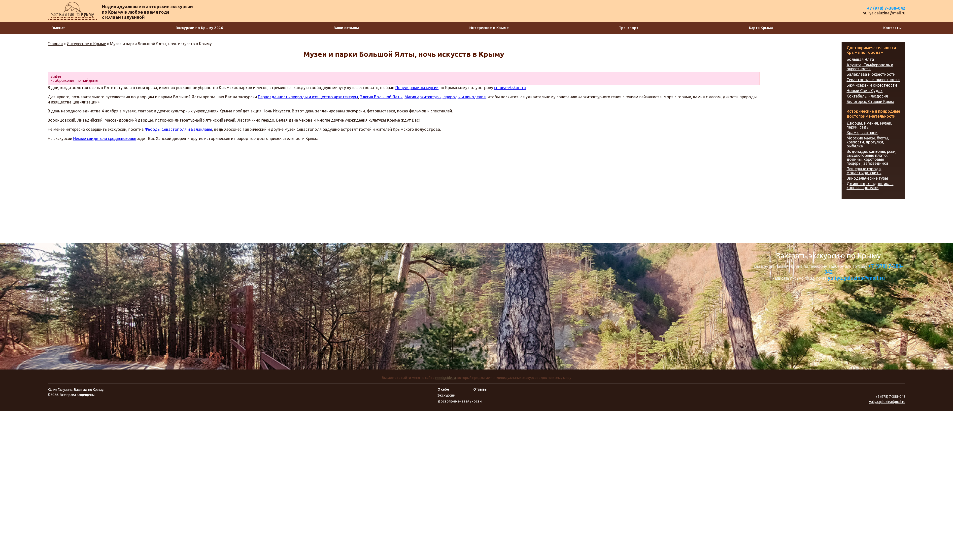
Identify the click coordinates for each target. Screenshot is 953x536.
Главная (58, 28)
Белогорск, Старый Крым (870, 101)
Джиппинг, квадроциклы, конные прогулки (870, 185)
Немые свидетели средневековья (104, 138)
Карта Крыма (761, 28)
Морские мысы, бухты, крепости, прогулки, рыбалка (868, 142)
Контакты (892, 28)
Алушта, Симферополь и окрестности (870, 67)
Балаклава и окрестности (871, 74)
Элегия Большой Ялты (381, 97)
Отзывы (480, 389)
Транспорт (629, 28)
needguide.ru (445, 378)
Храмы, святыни (862, 132)
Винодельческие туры (867, 178)
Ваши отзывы (346, 28)
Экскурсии (446, 395)
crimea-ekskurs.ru (510, 87)
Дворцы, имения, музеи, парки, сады (869, 125)
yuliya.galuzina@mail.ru (884, 13)
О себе (443, 389)
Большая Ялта (860, 59)
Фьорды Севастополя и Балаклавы (178, 129)
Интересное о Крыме (489, 28)
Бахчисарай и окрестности (872, 85)
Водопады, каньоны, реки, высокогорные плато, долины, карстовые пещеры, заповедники (871, 157)
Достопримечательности (460, 401)
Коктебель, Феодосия (867, 96)
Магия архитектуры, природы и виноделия (445, 97)
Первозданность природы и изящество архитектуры (308, 97)
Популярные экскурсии (417, 87)
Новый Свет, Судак (865, 90)
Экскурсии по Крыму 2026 (199, 28)
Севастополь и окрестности (873, 79)
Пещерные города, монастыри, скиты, (865, 171)
